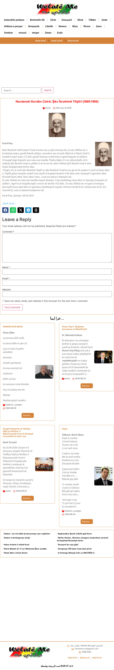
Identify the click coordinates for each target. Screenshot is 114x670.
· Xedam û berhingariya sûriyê (16, 538)
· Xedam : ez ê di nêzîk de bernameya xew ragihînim (26, 534)
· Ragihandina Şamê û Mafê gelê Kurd (74, 534)
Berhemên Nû (37, 20)
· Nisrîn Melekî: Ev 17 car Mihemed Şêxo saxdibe (25, 549)
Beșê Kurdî (73, 41)
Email (6, 278)
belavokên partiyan (14, 20)
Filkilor (92, 20)
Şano (99, 26)
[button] (5, 210)
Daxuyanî (67, 20)
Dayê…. (65, 429)
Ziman (48, 33)
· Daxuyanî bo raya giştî (67, 545)
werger (35, 33)
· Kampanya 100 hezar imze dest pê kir (74, 549)
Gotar (104, 20)
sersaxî (22, 33)
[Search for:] (21, 90)
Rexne (87, 26)
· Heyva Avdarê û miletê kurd (16, 545)
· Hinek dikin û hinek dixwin (15, 553)
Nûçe (75, 26)
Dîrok (80, 20)
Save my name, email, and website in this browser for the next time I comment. (46, 301)
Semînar (8, 33)
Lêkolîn (49, 26)
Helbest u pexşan (13, 26)
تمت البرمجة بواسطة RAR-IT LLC (57, 666)
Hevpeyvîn (33, 26)
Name (6, 267)
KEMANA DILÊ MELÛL (13, 327)
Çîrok (53, 20)
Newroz (63, 26)
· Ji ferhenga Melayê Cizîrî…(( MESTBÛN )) (76, 553)
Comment (8, 232)
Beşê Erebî (41, 41)
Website (6, 289)
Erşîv (60, 33)
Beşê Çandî (56, 41)
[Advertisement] (57, 64)
